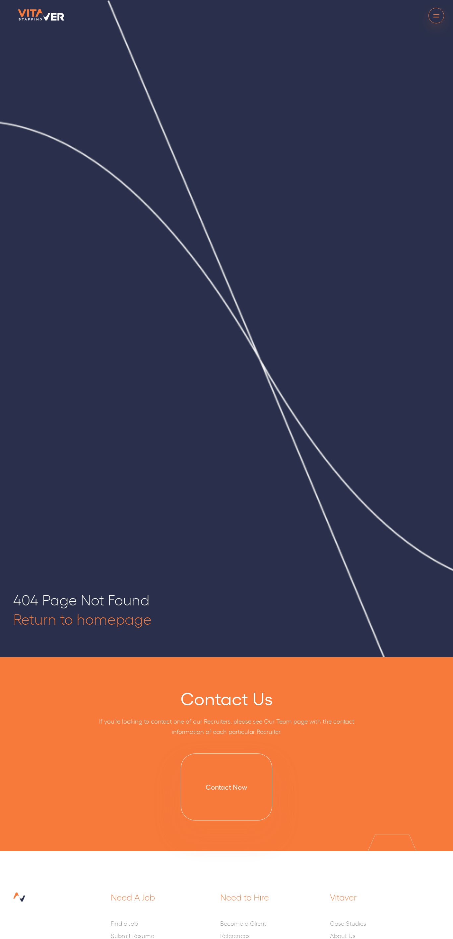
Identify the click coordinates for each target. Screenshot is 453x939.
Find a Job (124, 923)
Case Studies (348, 923)
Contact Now (226, 786)
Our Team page (286, 721)
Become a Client (243, 923)
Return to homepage (82, 618)
